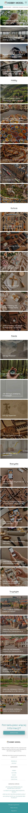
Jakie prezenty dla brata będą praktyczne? (12, 227)
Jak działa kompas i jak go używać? (13, 375)
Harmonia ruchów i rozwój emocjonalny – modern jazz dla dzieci (14, 21)
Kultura (14, 208)
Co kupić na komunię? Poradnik (11, 287)
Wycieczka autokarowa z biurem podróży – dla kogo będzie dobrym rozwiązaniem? (14, 55)
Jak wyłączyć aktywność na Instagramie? (13, 482)
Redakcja (14, 761)
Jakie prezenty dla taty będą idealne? (14, 247)
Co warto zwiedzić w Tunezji (13, 140)
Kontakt (14, 763)
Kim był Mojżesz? (9, 356)
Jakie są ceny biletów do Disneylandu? (14, 794)
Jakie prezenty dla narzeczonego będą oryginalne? (10, 307)
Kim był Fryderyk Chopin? (12, 435)
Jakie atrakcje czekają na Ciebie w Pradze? (12, 610)
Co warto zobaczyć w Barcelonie (11, 199)
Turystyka (14, 592)
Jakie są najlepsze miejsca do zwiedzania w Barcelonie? (14, 690)
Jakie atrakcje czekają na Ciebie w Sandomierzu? (12, 710)
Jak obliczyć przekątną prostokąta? (11, 394)
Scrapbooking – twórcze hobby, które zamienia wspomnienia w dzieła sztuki (13, 72)
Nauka (14, 336)
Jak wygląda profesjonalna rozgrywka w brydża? (14, 787)
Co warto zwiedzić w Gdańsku (14, 160)
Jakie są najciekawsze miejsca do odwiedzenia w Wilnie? (13, 650)
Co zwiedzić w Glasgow (11, 180)
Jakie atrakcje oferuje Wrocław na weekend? (11, 670)
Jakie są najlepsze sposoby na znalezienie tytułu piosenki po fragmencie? (13, 562)
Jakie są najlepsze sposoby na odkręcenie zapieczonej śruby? (13, 503)
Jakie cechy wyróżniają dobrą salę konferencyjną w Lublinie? (13, 38)
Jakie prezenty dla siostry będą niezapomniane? (13, 267)
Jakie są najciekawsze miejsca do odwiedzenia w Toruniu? (13, 630)
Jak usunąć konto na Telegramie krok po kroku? (14, 797)
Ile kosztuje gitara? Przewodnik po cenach (14, 791)
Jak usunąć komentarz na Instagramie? (12, 522)
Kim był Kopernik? (9, 415)
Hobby (14, 80)
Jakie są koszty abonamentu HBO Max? (14, 542)
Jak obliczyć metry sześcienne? (10, 454)
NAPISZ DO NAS (14, 732)
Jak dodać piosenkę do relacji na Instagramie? (11, 582)
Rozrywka (14, 464)
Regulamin (14, 810)
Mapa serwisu (14, 807)
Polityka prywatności (13, 804)
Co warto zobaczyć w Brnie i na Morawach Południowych (13, 119)
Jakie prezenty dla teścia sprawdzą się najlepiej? (12, 326)
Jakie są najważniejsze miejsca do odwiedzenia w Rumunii (13, 99)
